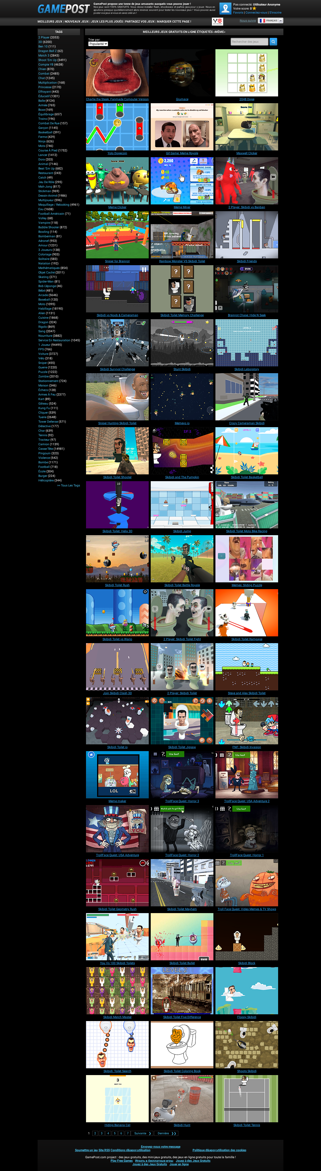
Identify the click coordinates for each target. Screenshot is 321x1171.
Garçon (43, 128)
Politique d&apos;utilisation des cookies (219, 1150)
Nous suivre (248, 20)
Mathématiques (49, 268)
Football (44, 467)
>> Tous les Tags (68, 485)
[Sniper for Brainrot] (117, 235)
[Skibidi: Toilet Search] (117, 1045)
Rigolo (42, 326)
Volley (42, 218)
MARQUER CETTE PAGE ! (174, 21)
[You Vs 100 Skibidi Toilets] (117, 937)
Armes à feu (47, 394)
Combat (43, 73)
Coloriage (44, 254)
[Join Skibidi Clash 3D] (117, 667)
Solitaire (43, 259)
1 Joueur (44, 345)
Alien (41, 313)
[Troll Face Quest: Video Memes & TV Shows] (246, 883)
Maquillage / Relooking (53, 204)
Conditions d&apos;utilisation (130, 1150)
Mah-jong (45, 186)
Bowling (43, 232)
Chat (41, 78)
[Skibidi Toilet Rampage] (246, 613)
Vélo (41, 358)
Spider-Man (46, 281)
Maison (43, 385)
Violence (44, 458)
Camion (43, 444)
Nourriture (45, 336)
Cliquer (43, 412)
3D (40, 42)
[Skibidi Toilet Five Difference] (182, 991)
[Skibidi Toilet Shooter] (117, 451)
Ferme (42, 137)
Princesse (44, 87)
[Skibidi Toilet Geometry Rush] (117, 883)
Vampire (44, 223)
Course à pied (47, 150)
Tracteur (44, 439)
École (42, 471)
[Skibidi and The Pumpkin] (182, 451)
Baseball (44, 299)
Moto (41, 304)
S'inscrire (275, 12)
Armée (42, 105)
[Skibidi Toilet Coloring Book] (182, 1045)
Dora (41, 159)
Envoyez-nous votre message (160, 1146)
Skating (43, 277)
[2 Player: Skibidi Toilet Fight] (182, 613)
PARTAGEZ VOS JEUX (140, 21)
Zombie (43, 376)
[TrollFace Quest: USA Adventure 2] (246, 775)
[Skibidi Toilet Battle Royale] (182, 559)
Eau (41, 209)
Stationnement (48, 381)
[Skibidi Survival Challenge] (117, 343)
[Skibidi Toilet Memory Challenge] (182, 289)
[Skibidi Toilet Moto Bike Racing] (246, 505)
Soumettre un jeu (86, 1150)
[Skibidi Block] (246, 937)
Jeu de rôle (46, 182)
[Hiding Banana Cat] (117, 1099)
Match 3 (43, 55)
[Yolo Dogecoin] (117, 127)
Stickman (44, 191)
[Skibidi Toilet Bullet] (182, 937)
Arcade (43, 295)
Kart (41, 399)
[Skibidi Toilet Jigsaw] (182, 721)
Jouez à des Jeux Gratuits (193, 1160)
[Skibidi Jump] (182, 505)
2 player (43, 37)
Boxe (41, 109)
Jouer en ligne (179, 1164)
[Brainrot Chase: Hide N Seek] (246, 289)
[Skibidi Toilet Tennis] (246, 1099)
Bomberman (46, 236)
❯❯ (167, 1133)
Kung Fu (44, 408)
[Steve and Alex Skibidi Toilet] (246, 667)
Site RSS (104, 1150)
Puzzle (42, 372)
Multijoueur (46, 200)
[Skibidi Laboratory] (246, 343)
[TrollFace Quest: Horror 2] (182, 829)
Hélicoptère (46, 480)
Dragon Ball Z (47, 51)
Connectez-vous (256, 12)
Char (41, 430)
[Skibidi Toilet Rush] (117, 559)
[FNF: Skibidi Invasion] (246, 721)
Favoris (238, 12)
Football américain (51, 213)
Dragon (43, 322)
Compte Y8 (45, 64)
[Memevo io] (182, 397)
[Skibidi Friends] (246, 235)
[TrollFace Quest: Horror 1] (246, 829)
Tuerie (42, 417)
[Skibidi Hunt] (182, 1099)
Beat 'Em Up (46, 168)
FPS (41, 349)
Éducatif (44, 96)
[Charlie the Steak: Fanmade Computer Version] (117, 73)
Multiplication (47, 82)
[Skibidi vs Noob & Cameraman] (117, 289)
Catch (42, 177)
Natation (44, 263)
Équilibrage (46, 114)
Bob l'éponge (47, 286)
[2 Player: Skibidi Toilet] (182, 667)
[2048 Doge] (246, 73)
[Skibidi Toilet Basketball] (246, 451)
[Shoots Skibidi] (246, 1045)
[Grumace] (182, 73)
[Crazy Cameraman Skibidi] (246, 397)
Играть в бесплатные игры (154, 1160)
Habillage (44, 308)
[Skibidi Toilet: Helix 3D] (117, 505)
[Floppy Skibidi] (246, 991)
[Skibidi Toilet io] (117, 721)
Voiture (43, 354)
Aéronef (43, 241)
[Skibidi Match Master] (117, 991)
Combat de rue (48, 123)
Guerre (42, 367)
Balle (41, 100)
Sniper (42, 363)
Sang (41, 331)
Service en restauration (54, 340)
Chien (42, 69)
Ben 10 (43, 46)
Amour (43, 245)
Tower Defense (48, 421)
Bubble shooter (48, 227)
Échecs (43, 390)
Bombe (43, 462)
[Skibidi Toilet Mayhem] (182, 883)
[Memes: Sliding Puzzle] (246, 559)
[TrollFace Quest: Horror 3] (182, 775)
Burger (42, 476)
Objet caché (46, 272)
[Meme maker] (117, 775)
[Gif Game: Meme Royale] (182, 127)
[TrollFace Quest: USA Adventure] (117, 829)
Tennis (42, 435)
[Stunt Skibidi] (182, 343)
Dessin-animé (47, 195)
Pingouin (44, 453)
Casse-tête (45, 449)
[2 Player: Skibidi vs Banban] (246, 181)
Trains (42, 119)
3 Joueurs (45, 250)
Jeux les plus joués (107, 21)
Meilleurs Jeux (50, 21)
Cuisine (43, 317)
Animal (43, 164)
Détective (44, 426)
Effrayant (44, 91)
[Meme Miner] (182, 181)
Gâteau (43, 403)
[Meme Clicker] (117, 181)
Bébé (41, 290)
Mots (41, 146)
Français (271, 20)
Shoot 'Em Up (47, 60)
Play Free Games (122, 1160)
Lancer (42, 155)
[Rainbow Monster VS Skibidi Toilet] (182, 235)
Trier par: (94, 39)
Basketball (45, 132)
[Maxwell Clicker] (246, 127)
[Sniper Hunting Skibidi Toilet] (117, 397)
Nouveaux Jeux (77, 21)
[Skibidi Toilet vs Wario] (117, 613)
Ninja (42, 141)
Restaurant (45, 173)
